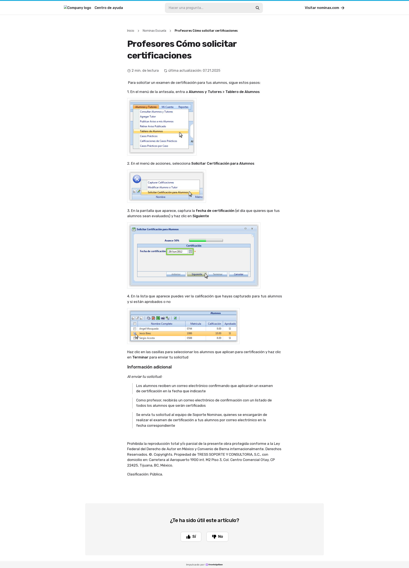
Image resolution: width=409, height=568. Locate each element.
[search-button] (257, 7)
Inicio (130, 31)
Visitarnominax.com (322, 8)
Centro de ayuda (109, 8)
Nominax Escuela (154, 31)
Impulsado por (195, 564)
